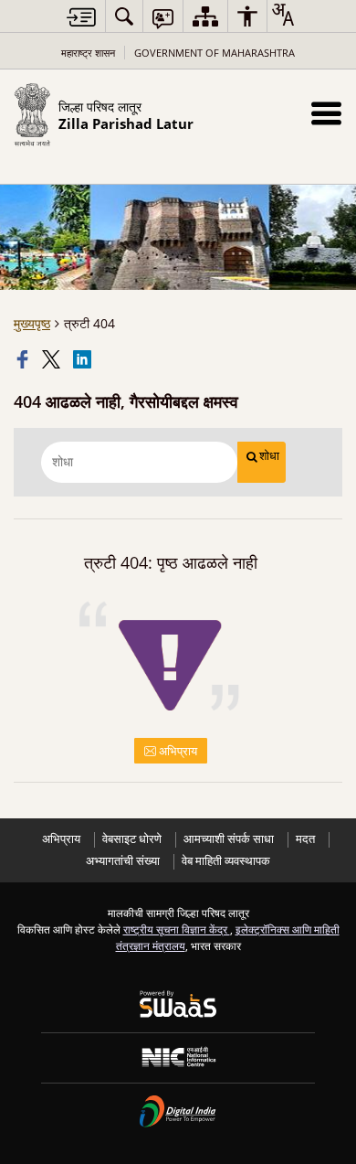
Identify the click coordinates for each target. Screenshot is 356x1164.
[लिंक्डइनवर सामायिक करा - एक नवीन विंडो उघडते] (84, 359)
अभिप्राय (176, 750)
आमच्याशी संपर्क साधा (228, 839)
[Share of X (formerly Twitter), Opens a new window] (53, 359)
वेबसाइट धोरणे (132, 839)
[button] (326, 113)
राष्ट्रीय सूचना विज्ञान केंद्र (176, 929)
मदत (305, 839)
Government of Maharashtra (214, 52)
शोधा (269, 456)
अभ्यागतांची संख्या (123, 861)
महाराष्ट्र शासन (88, 52)
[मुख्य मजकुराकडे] (81, 17)
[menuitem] (124, 16)
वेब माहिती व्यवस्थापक (226, 861)
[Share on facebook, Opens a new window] (25, 359)
